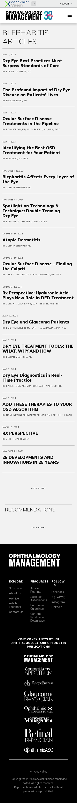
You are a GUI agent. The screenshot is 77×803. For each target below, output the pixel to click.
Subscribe (15, 588)
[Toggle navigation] (70, 15)
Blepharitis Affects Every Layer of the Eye (38, 179)
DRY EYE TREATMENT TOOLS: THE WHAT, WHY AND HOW (38, 349)
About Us (15, 593)
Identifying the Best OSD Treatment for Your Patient (31, 150)
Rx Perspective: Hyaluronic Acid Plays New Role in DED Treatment (38, 295)
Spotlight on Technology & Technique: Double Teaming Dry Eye (31, 210)
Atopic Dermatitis (21, 239)
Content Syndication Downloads (38, 617)
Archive (14, 598)
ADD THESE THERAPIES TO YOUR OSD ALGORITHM (37, 407)
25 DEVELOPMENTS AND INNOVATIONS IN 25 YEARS (30, 460)
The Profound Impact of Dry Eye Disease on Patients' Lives (36, 92)
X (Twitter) (59, 597)
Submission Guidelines (38, 607)
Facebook (58, 592)
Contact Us (16, 612)
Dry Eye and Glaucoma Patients (35, 322)
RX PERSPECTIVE (20, 433)
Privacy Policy (38, 771)
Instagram (58, 602)
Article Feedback (15, 605)
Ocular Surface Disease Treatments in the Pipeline (30, 121)
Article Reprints (35, 590)
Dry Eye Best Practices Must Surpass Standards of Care (32, 63)
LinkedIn (57, 607)
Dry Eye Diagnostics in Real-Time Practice (32, 378)
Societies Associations (38, 598)
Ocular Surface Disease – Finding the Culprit (37, 266)
